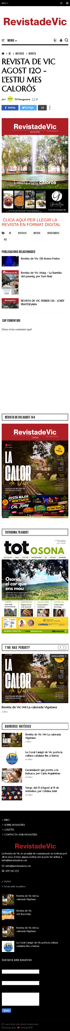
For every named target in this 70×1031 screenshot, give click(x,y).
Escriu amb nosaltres (15, 886)
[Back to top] (61, 1023)
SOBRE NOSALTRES (14, 824)
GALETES (9, 829)
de (10, 53)
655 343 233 (12, 870)
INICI (6, 819)
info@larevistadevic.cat (18, 865)
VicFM (7, 881)
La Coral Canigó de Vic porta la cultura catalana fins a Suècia (43, 754)
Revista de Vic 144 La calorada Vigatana (29, 707)
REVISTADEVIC (53, 232)
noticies (19, 53)
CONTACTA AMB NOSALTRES (20, 834)
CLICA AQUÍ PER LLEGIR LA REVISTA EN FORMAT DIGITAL (31, 222)
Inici (4, 3)
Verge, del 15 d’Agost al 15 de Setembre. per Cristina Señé (42, 789)
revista (32, 53)
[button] (5, 3)
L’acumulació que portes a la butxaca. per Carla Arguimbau (42, 771)
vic (5, 239)
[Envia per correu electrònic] (42, 107)
